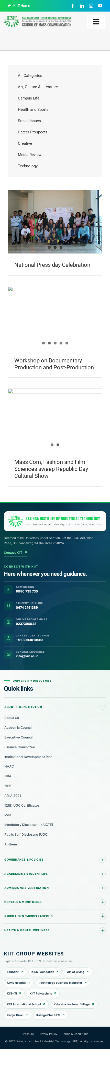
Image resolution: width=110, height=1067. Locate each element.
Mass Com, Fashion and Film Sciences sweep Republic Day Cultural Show (51, 469)
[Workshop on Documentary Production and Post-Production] (55, 317)
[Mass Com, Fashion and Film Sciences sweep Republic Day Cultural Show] (55, 420)
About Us (11, 718)
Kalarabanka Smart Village (72, 1004)
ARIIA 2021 (12, 796)
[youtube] (100, 6)
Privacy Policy (48, 1034)
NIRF (8, 786)
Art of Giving (75, 972)
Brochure (28, 1034)
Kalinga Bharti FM (48, 1015)
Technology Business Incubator (60, 982)
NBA (7, 776)
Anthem (10, 844)
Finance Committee (19, 747)
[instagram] (91, 6)
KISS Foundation (42, 972)
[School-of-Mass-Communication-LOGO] (37, 16)
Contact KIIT (15, 552)
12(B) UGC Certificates (22, 805)
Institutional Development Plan (28, 757)
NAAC (9, 766)
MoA (8, 815)
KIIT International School (24, 1004)
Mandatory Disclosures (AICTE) (28, 825)
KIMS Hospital (16, 982)
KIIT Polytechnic (41, 993)
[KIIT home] (55, 521)
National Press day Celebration (52, 265)
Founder (13, 972)
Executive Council (18, 737)
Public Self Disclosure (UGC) (26, 834)
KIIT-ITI (12, 993)
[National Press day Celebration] (55, 221)
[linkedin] (82, 6)
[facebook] (73, 6)
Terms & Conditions (75, 1034)
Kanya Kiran (15, 1015)
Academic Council (18, 727)
